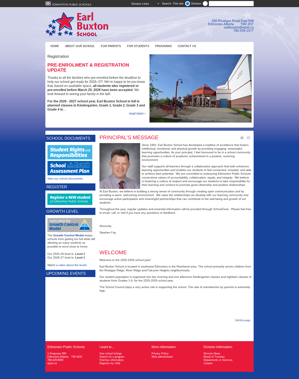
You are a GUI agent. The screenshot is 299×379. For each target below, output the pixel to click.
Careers (208, 363)
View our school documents (65, 178)
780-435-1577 (243, 30)
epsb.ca (52, 363)
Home (54, 46)
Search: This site (172, 3)
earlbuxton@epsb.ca (239, 27)
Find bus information (111, 359)
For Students (138, 46)
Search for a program (111, 356)
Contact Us (187, 46)
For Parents (111, 46)
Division (196, 3)
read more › (137, 113)
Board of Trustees (214, 356)
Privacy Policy (160, 353)
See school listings (110, 353)
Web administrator (162, 356)
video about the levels (73, 265)
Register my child (109, 363)
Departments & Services (218, 359)
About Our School (80, 46)
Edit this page (243, 320)
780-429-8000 (55, 359)
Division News (212, 353)
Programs (163, 46)
